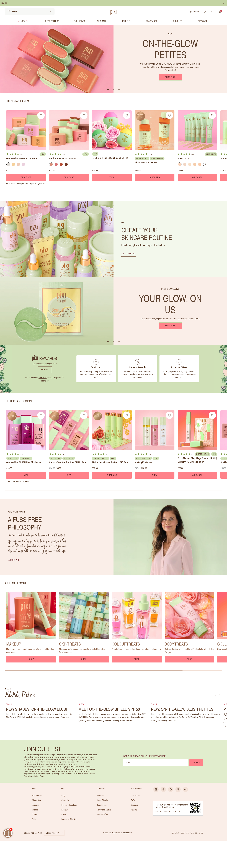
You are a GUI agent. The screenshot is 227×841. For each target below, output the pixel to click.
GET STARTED (128, 253)
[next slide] (220, 583)
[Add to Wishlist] (41, 115)
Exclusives (80, 21)
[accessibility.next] (224, 3)
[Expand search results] (51, 11)
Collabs (35, 814)
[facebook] (170, 789)
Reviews (64, 810)
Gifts (34, 819)
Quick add (26, 177)
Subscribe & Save (104, 810)
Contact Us (135, 795)
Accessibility (175, 833)
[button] (108, 89)
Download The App (69, 819)
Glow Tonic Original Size (146, 162)
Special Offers (102, 814)
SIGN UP (196, 762)
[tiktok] (163, 789)
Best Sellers (52, 21)
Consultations (102, 805)
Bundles (177, 21)
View (111, 177)
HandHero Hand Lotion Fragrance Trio (110, 158)
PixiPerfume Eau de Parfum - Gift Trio (110, 462)
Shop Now (170, 77)
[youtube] (185, 789)
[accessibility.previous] (3, 3)
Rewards (196, 12)
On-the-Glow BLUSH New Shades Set (24, 462)
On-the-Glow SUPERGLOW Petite (21, 158)
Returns (134, 810)
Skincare (102, 21)
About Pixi (13, 560)
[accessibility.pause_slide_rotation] (6, 2)
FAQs (133, 800)
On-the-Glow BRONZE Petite (62, 158)
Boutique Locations (69, 805)
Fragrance (151, 21)
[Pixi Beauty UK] (113, 12)
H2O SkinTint (184, 158)
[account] (205, 11)
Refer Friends (102, 800)
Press (63, 814)
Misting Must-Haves (144, 462)
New (23, 21)
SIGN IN (44, 369)
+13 (205, 165)
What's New (36, 800)
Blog (63, 795)
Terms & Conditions (196, 833)
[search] (9, 11)
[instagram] (156, 789)
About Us (65, 800)
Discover (202, 21)
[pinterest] (178, 789)
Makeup (126, 21)
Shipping (134, 805)
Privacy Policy (184, 833)
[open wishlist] (212, 11)
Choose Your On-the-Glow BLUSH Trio (67, 462)
